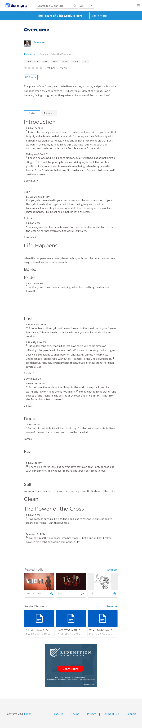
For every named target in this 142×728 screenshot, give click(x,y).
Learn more (99, 16)
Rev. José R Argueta (99, 634)
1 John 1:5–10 (32, 61)
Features (58, 714)
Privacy (91, 714)
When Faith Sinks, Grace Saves (107, 630)
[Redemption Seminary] (71, 665)
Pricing (75, 714)
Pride (65, 61)
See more (112, 569)
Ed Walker (39, 42)
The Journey (30, 54)
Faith (55, 61)
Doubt (75, 61)
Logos (27, 714)
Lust (85, 61)
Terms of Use (111, 714)
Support (131, 714)
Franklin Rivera (65, 634)
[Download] (51, 594)
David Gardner (33, 634)
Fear (45, 61)
